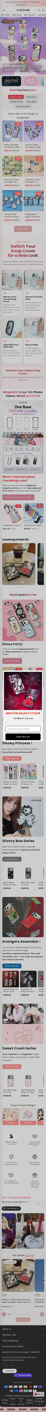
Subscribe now (23, 736)
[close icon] (40, 673)
